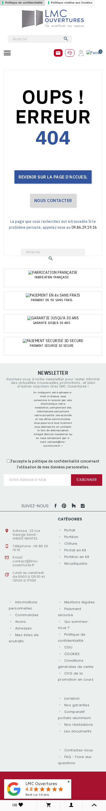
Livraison (72, 698)
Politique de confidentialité (24, 2)
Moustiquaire (75, 563)
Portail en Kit (75, 550)
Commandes (27, 615)
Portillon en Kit (76, 556)
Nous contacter (53, 200)
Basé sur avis (37, 794)
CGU (68, 647)
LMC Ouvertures (41, 783)
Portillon (71, 536)
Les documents (77, 731)
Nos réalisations (78, 724)
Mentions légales (79, 602)
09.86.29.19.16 (84, 227)
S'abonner (86, 480)
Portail (69, 530)
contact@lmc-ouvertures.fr (26, 563)
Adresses (23, 628)
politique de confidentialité (55, 461)
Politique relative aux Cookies (71, 2)
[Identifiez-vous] (81, 52)
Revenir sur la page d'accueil (53, 177)
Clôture (70, 543)
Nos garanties (76, 705)
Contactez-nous (78, 750)
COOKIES (72, 653)
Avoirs (20, 621)
